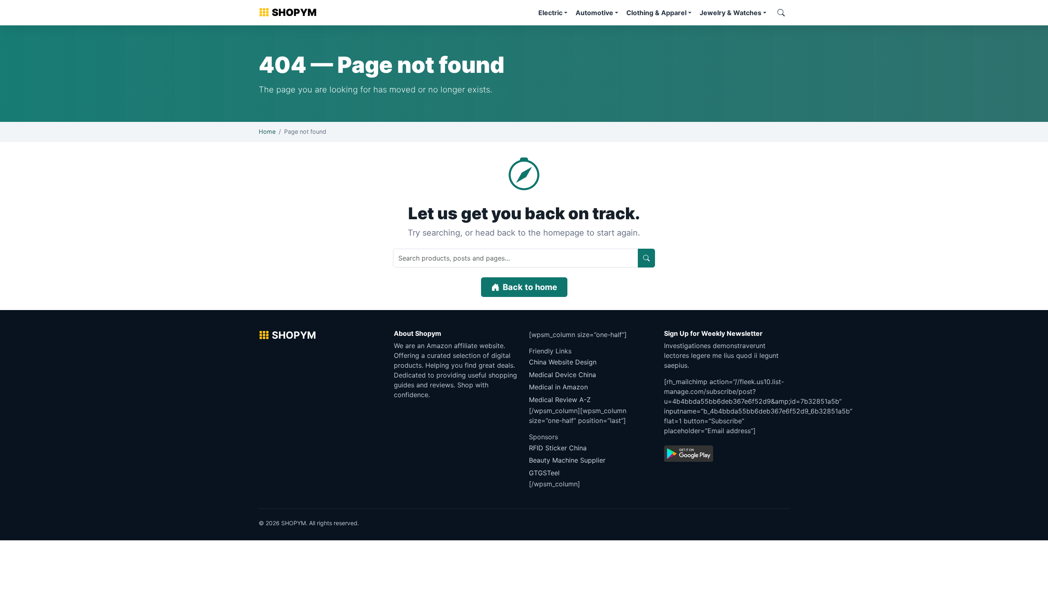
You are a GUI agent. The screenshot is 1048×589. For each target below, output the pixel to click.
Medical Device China (562, 375)
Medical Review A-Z (560, 400)
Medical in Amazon (558, 387)
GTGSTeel (544, 473)
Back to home (530, 287)
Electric (550, 13)
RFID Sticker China (558, 448)
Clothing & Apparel (656, 13)
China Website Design (562, 362)
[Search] (781, 12)
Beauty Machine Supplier (567, 460)
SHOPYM (294, 12)
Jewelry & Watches (730, 13)
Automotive (594, 13)
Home (267, 131)
